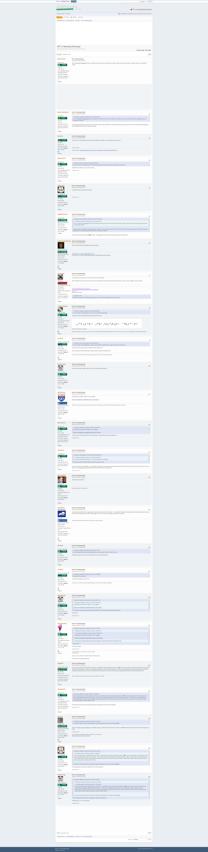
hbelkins (62, 508)
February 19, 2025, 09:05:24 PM (78, 307)
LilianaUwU (63, 623)
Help (139, 848)
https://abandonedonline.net (111, 150)
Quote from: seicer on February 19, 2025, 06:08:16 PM (86, 163)
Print (149, 54)
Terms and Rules (144, 848)
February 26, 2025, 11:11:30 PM (78, 597)
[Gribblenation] (58, 267)
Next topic (148, 50)
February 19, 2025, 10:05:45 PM (78, 365)
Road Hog (62, 364)
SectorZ (61, 450)
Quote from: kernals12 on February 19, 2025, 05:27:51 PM (87, 117)
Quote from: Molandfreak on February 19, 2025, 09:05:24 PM (87, 455)
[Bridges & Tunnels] (58, 151)
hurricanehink (64, 112)
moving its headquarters (81, 63)
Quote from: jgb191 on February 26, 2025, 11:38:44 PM (86, 694)
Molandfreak (63, 306)
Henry (61, 338)
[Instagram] (58, 331)
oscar (61, 716)
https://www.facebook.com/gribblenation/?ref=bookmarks (98, 255)
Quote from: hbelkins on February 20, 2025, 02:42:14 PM (86, 550)
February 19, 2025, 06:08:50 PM (78, 159)
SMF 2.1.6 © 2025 (58, 848)
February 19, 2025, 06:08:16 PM (78, 137)
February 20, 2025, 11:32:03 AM (78, 477)
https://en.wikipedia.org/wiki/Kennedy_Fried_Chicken (85, 399)
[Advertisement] (104, 33)
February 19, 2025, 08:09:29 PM (78, 242)
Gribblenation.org (76, 254)
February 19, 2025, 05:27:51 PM (78, 60)
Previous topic (140, 50)
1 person (74, 147)
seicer (61, 136)
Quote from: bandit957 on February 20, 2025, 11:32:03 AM (87, 574)
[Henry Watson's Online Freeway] (58, 357)
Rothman (62, 392)
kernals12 (62, 59)
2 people (74, 170)
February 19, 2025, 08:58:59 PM (78, 275)
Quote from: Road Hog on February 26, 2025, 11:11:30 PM (87, 628)
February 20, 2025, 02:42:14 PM (78, 509)
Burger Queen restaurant (83, 727)
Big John (62, 186)
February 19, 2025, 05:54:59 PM (78, 113)
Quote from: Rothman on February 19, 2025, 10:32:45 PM (87, 427)
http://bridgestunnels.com (86, 150)
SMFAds (56, 850)
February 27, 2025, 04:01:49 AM (78, 747)
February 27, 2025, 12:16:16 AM (78, 690)
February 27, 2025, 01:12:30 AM (78, 718)
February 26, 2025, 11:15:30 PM (78, 625)
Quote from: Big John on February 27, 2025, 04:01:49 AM (86, 779)
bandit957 (62, 475)
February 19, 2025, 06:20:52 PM (78, 187)
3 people (74, 615)
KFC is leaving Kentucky (78, 59)
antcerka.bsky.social (84, 658)
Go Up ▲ (151, 848)
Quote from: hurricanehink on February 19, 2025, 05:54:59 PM (88, 219)
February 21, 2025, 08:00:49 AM (78, 547)
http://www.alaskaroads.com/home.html (81, 736)
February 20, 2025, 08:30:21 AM (78, 451)
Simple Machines (66, 848)
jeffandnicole (63, 214)
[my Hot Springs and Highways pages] (58, 739)
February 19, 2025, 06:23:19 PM (78, 215)
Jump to (130, 839)
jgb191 (61, 663)
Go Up (58, 833)
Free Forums (62, 850)
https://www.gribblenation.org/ (87, 254)
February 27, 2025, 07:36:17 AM (78, 776)
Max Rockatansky (65, 241)
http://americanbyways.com (98, 150)
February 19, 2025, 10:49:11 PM (78, 424)
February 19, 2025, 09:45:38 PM (78, 340)
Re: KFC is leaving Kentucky (78, 112)
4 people (74, 437)
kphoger (62, 273)
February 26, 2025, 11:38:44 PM (78, 665)
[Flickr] (58, 651)
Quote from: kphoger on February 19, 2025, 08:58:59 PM (86, 311)
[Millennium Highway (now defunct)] (58, 539)
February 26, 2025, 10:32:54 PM (78, 571)
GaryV (61, 545)
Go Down (59, 54)
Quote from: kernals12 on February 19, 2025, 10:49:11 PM (87, 600)
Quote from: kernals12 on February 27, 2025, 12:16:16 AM (87, 721)
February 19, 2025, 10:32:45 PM (78, 394)
